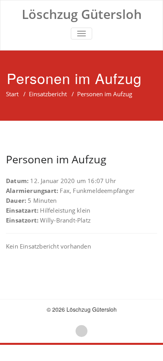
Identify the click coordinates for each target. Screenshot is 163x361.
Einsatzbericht (48, 94)
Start (12, 94)
